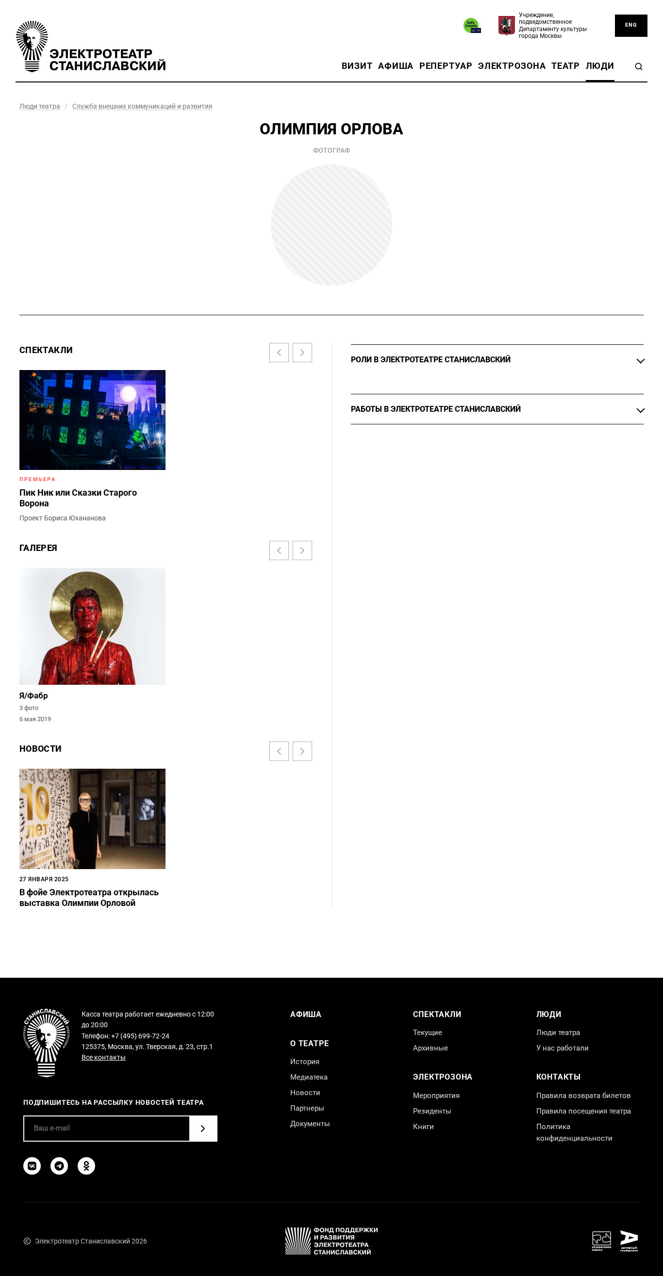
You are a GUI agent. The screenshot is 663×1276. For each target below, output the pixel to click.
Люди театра (39, 106)
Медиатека (309, 1077)
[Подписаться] (202, 1128)
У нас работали (562, 1048)
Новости (305, 1092)
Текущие (427, 1032)
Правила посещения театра (583, 1111)
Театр (565, 66)
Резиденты (432, 1111)
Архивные (430, 1048)
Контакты (558, 1077)
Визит (357, 66)
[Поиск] (638, 66)
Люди (600, 66)
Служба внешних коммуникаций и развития (142, 106)
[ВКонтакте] (32, 1166)
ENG (631, 25)
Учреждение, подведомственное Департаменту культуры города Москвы (553, 25)
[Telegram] (59, 1166)
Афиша (396, 66)
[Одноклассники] (86, 1166)
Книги (423, 1126)
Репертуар (446, 66)
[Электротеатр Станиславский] (91, 46)
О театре (309, 1043)
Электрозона (512, 66)
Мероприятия (436, 1095)
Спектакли (437, 1014)
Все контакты (104, 1057)
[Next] (302, 352)
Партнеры (307, 1108)
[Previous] (279, 352)
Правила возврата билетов (583, 1095)
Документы (310, 1123)
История (304, 1061)
